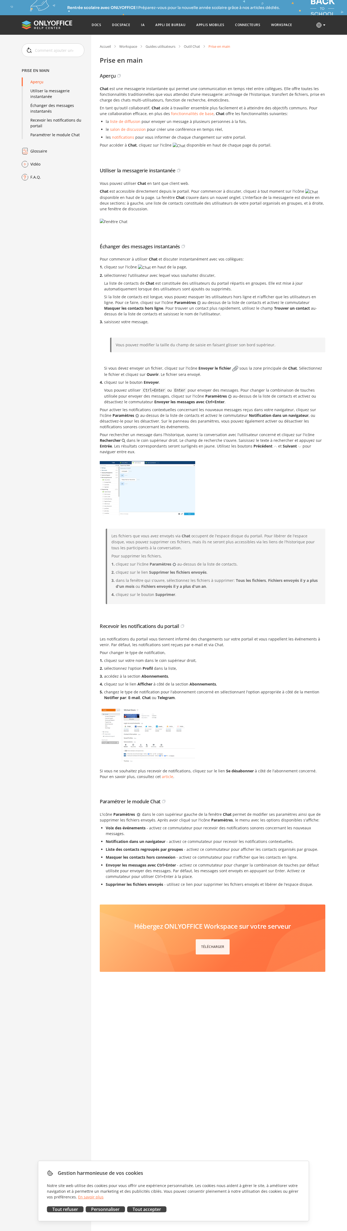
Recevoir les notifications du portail (55, 123)
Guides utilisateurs (160, 46)
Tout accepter (147, 1209)
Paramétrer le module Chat (55, 134)
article (167, 776)
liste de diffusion (125, 121)
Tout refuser (65, 1209)
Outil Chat (192, 46)
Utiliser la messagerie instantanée (50, 93)
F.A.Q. (35, 177)
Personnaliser (105, 1209)
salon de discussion (128, 129)
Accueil (105, 46)
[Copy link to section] (119, 75)
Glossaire (38, 151)
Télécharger (212, 946)
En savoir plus (91, 1197)
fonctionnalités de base (192, 113)
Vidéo (35, 164)
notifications (123, 137)
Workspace (128, 46)
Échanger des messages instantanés (52, 108)
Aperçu (36, 81)
